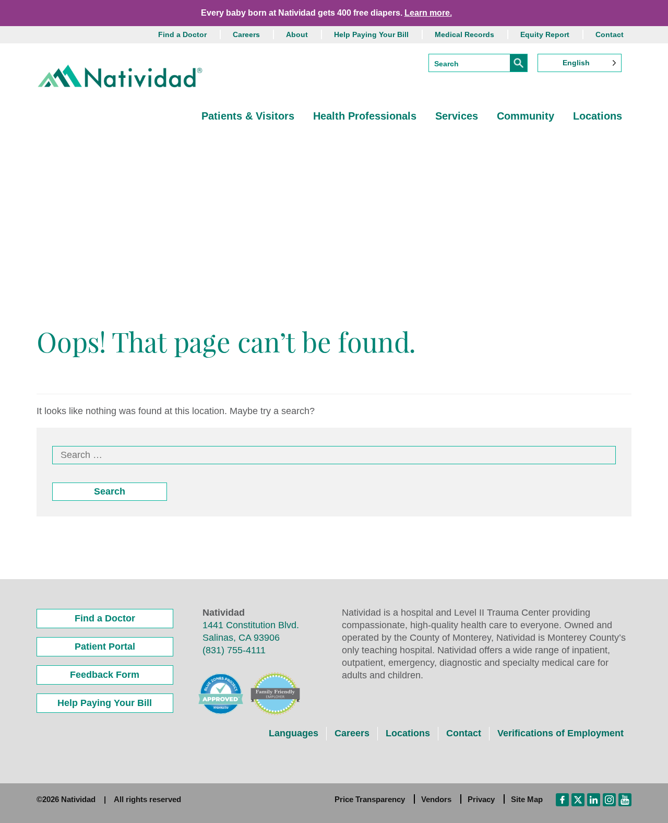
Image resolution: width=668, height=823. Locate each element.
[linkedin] (593, 799)
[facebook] (562, 799)
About (297, 34)
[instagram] (609, 799)
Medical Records (464, 34)
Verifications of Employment (560, 733)
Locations (597, 116)
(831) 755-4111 (234, 650)
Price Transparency (370, 799)
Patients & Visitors (247, 116)
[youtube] (624, 799)
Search (109, 491)
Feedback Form (104, 674)
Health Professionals (364, 116)
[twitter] (577, 799)
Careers (246, 34)
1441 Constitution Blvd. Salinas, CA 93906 (250, 631)
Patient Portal (105, 646)
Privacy (481, 799)
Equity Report (544, 34)
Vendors (436, 799)
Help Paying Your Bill (371, 34)
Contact (609, 34)
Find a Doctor (182, 34)
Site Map (527, 799)
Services (456, 116)
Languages (293, 733)
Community (525, 116)
